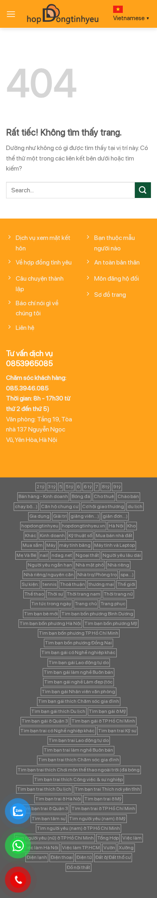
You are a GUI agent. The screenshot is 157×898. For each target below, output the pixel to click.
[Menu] (11, 14)
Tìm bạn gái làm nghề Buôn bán (78, 672)
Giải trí (60, 516)
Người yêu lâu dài (122, 555)
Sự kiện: (30, 584)
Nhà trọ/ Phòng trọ (97, 574)
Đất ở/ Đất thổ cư (113, 857)
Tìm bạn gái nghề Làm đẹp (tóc (78, 682)
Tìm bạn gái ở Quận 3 (45, 721)
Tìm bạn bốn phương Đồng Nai (78, 643)
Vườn (109, 847)
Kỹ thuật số (80, 535)
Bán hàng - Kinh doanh (43, 496)
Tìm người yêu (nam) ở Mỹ (97, 818)
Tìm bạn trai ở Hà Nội (58, 799)
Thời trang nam (83, 594)
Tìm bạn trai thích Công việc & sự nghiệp (78, 779)
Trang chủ (86, 603)
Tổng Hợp (108, 838)
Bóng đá (81, 496)
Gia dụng (39, 516)
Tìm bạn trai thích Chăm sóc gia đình (78, 760)
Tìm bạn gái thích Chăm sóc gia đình (78, 701)
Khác (30, 535)
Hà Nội (116, 526)
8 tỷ (105, 487)
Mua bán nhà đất (114, 535)
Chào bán (128, 496)
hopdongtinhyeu (39, 526)
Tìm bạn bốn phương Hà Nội (50, 623)
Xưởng (126, 847)
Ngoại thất (87, 555)
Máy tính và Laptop (114, 545)
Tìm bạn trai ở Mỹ (103, 799)
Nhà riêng (118, 565)
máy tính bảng (75, 545)
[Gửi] (143, 190)
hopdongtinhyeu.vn (83, 526)
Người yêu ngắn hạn (50, 565)
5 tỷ (69, 487)
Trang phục (113, 603)
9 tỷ (117, 487)
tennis (49, 584)
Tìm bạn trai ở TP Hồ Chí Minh (103, 808)
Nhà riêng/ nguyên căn (49, 574)
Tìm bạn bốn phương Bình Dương (97, 614)
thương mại (101, 584)
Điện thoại (62, 857)
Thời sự (55, 594)
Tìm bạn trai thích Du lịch (44, 789)
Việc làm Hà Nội (40, 847)
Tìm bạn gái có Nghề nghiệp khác (78, 652)
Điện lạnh (37, 857)
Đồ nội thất (78, 867)
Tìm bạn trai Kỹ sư (117, 730)
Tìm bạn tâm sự (49, 818)
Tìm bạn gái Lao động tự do (79, 662)
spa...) (127, 574)
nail (44, 555)
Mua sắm (33, 545)
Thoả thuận (72, 584)
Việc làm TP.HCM (81, 847)
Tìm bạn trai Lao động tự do (79, 740)
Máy (51, 545)
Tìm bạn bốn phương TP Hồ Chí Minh (78, 633)
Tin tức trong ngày (51, 603)
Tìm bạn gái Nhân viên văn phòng (78, 691)
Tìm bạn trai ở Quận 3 (45, 808)
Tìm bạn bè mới (41, 614)
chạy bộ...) (26, 506)
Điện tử (84, 857)
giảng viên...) (84, 516)
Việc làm (132, 838)
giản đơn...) (115, 516)
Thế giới (126, 584)
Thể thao (34, 594)
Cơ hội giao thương (103, 506)
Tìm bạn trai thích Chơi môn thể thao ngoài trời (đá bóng (79, 770)
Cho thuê (104, 496)
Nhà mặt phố (90, 565)
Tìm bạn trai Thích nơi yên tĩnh (107, 789)
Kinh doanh (52, 535)
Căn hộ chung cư (59, 506)
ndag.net (62, 555)
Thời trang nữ (118, 594)
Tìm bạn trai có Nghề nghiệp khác (58, 730)
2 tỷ (40, 487)
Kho (131, 526)
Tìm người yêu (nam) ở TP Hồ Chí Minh (78, 828)
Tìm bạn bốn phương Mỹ (111, 623)
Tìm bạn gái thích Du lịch (58, 711)
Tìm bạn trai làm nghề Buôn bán (78, 750)
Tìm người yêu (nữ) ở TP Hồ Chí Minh (54, 838)
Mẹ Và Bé (26, 555)
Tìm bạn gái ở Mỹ (107, 711)
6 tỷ (88, 487)
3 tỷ (52, 487)
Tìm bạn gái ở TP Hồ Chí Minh (103, 721)
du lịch (135, 506)
